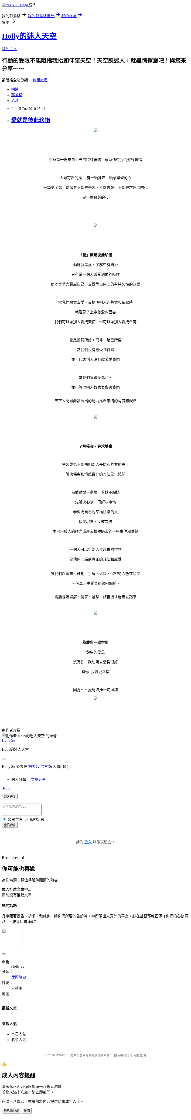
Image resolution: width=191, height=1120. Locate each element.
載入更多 (10, 796)
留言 (44, 767)
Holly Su (8, 740)
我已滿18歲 (11, 1111)
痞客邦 (33, 767)
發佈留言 (10, 825)
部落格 (16, 95)
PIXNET (60, 1055)
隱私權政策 (121, 1055)
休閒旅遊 (40, 80)
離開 (27, 1111)
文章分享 (38, 780)
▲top (6, 788)
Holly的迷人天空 (29, 36)
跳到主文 (9, 49)
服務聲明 (140, 1055)
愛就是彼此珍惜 (30, 120)
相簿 (15, 89)
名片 (15, 100)
